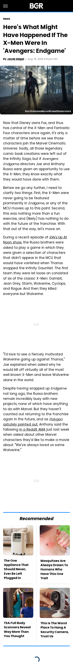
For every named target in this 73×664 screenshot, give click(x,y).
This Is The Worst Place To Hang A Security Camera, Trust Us (54, 629)
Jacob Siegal (15, 59)
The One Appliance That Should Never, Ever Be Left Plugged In (16, 569)
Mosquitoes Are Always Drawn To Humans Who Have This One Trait (54, 569)
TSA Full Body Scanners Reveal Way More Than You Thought (17, 629)
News (6, 18)
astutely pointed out (32, 422)
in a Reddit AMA (32, 430)
